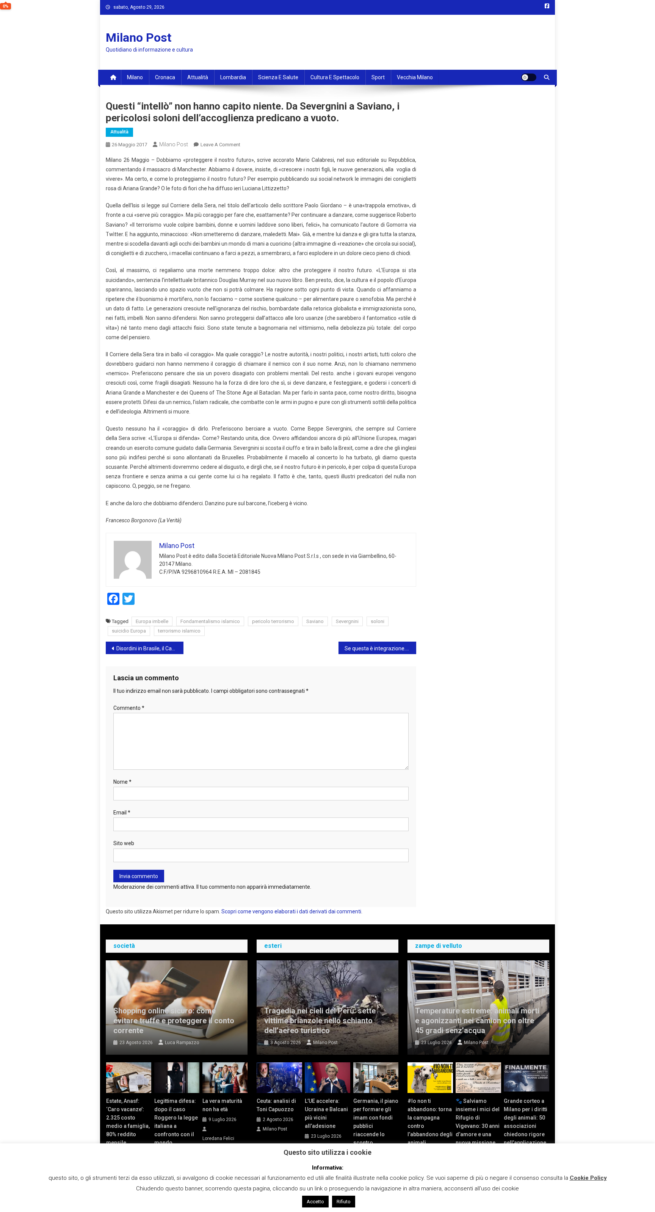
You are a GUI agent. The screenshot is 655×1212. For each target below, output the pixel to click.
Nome (122, 782)
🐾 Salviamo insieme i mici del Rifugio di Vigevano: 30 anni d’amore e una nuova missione (478, 1122)
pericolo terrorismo (273, 621)
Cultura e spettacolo (334, 77)
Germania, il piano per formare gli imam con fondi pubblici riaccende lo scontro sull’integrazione (375, 1126)
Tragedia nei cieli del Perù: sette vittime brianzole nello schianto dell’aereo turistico (320, 1020)
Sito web (123, 843)
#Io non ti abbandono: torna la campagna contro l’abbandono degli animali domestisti (430, 1126)
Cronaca (165, 77)
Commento (128, 708)
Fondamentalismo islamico (210, 621)
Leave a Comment (220, 144)
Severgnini (347, 621)
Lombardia (233, 77)
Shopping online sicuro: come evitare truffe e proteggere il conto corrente (173, 1020)
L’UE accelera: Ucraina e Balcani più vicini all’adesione (326, 1113)
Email (121, 813)
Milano (135, 77)
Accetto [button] (315, 1201)
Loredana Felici (218, 1138)
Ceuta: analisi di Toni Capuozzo (276, 1105)
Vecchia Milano (415, 77)
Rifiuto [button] (344, 1201)
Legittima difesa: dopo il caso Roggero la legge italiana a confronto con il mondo (176, 1122)
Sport (378, 77)
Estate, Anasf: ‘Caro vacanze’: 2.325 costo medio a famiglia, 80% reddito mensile (128, 1122)
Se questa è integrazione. (375, 648)
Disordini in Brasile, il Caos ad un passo (149, 648)
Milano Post (138, 37)
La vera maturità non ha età (222, 1105)
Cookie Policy (588, 1177)
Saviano (315, 621)
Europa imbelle (152, 621)
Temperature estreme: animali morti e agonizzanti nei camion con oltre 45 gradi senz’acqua (477, 1020)
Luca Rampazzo (182, 1042)
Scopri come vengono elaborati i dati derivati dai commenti (291, 911)
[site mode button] (528, 77)
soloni (377, 621)
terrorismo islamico (179, 631)
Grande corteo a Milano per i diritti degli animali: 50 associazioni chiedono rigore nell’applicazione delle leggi (525, 1126)
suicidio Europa (129, 631)
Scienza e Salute (278, 77)
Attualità (197, 77)
